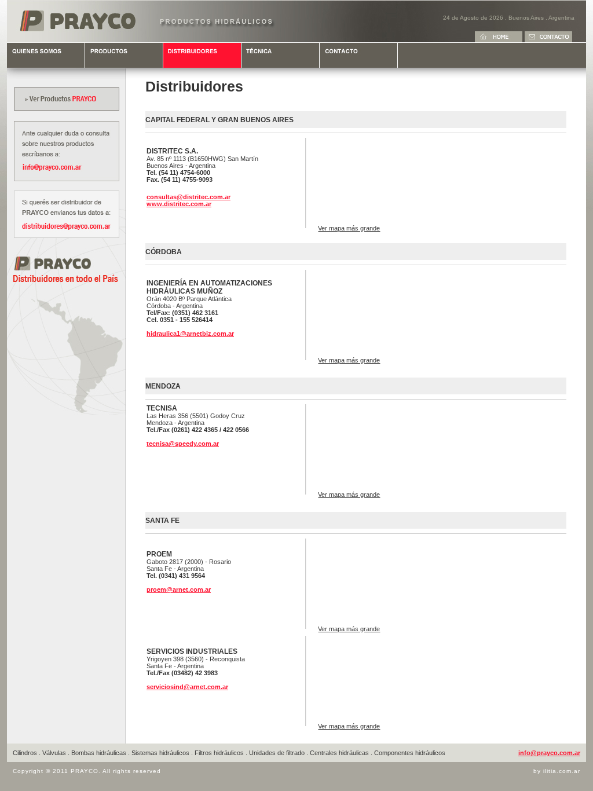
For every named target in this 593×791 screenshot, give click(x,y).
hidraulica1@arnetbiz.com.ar (190, 333)
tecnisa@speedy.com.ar (183, 443)
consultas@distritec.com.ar (188, 196)
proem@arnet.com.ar (179, 589)
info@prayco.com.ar (549, 752)
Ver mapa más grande (349, 228)
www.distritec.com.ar (179, 203)
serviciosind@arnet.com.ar (187, 686)
